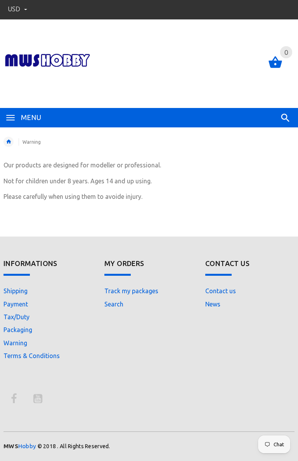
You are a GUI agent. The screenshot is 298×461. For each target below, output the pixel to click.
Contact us (220, 290)
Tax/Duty (16, 316)
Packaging (17, 329)
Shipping (15, 290)
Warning (15, 342)
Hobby (19, 446)
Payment (15, 304)
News (212, 304)
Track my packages (131, 290)
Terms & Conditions (31, 355)
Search (113, 304)
